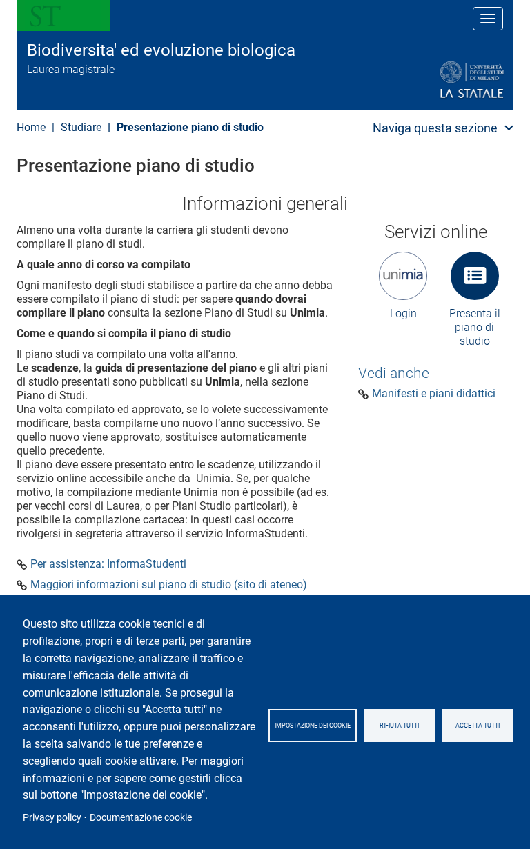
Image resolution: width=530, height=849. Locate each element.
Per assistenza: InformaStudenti (108, 564)
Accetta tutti (477, 725)
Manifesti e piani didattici (433, 394)
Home (31, 127)
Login (403, 313)
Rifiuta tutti (399, 725)
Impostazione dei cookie (313, 725)
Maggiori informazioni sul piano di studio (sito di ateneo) (168, 585)
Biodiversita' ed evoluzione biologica (161, 50)
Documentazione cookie (141, 817)
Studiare (81, 127)
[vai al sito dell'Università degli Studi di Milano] (438, 80)
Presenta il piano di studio (474, 327)
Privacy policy (52, 817)
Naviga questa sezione (435, 128)
